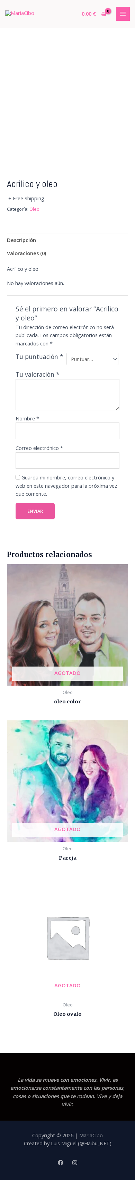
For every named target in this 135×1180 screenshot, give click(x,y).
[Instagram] (75, 1162)
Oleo (34, 209)
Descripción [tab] (21, 239)
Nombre (27, 418)
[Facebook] (60, 1162)
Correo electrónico (39, 447)
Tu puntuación (39, 357)
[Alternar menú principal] (123, 14)
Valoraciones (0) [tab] (26, 253)
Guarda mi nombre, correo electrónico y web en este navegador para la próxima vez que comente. (66, 485)
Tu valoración (38, 374)
